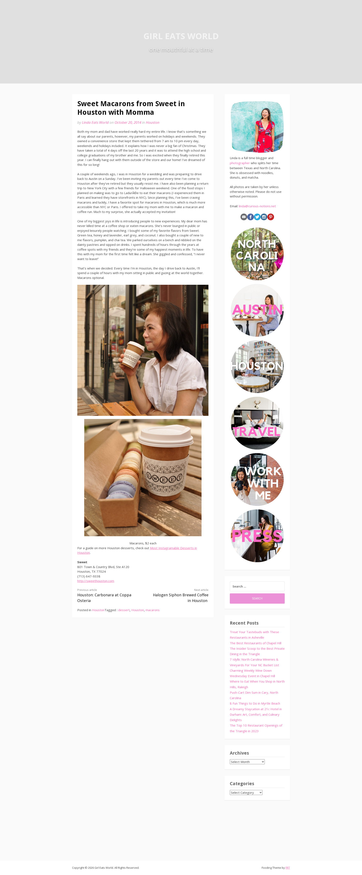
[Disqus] (143, 683)
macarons (153, 610)
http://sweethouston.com (95, 581)
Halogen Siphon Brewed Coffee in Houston (180, 595)
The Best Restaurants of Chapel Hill (255, 643)
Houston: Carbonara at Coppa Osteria (104, 595)
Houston (152, 122)
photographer (240, 163)
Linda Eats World (95, 122)
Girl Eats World (181, 36)
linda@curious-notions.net (257, 206)
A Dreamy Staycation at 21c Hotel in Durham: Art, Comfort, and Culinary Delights (256, 714)
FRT (288, 868)
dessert (124, 610)
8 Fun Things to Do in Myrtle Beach (255, 703)
